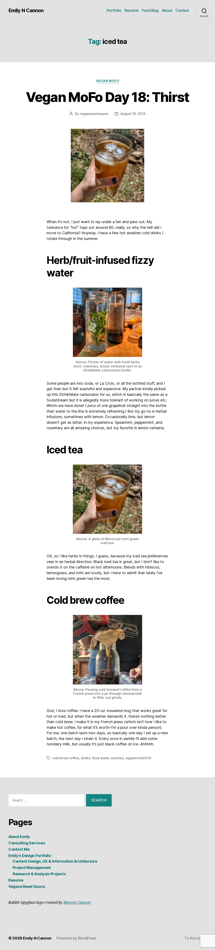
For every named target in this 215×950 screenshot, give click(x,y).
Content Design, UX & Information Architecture (55, 861)
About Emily (19, 836)
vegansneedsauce (94, 114)
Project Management (32, 867)
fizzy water (100, 758)
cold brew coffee (65, 758)
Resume (131, 10)
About (167, 10)
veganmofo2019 (138, 758)
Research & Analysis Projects (39, 874)
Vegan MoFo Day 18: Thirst (107, 97)
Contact (182, 10)
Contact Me (18, 849)
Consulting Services (26, 843)
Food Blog (150, 10)
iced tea (117, 758)
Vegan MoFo (107, 81)
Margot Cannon (77, 902)
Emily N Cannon (25, 10)
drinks (85, 758)
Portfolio (114, 10)
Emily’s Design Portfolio (29, 855)
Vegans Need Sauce (26, 886)
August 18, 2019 (133, 114)
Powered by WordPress (76, 938)
